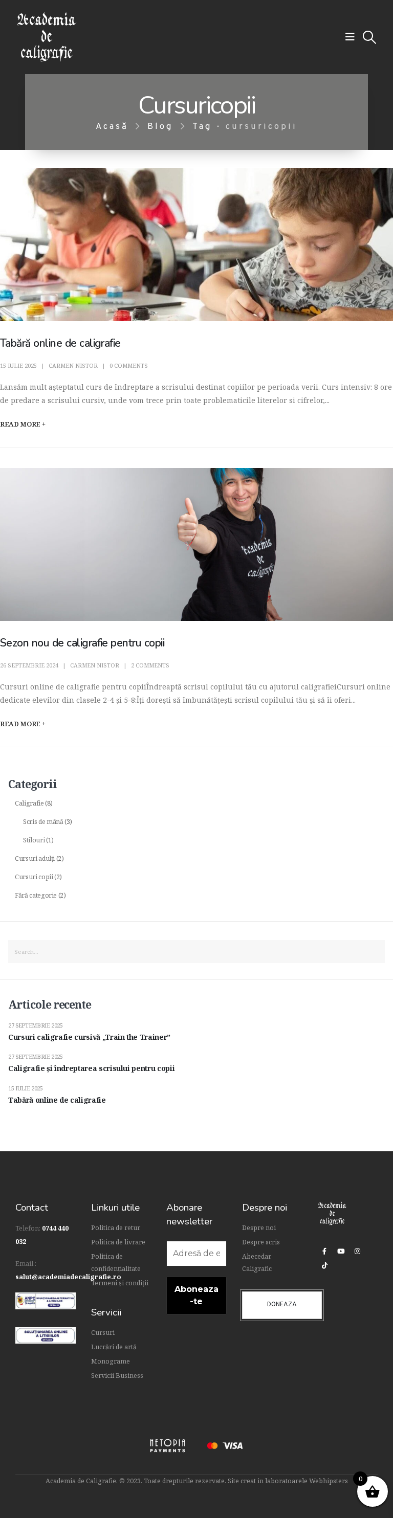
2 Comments (150, 665)
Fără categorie (36, 895)
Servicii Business (117, 1375)
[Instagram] (357, 1251)
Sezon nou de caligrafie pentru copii (82, 643)
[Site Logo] (46, 37)
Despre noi (259, 1227)
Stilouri (34, 840)
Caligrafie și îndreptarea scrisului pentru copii (91, 1068)
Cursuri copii (34, 877)
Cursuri (103, 1332)
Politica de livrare (118, 1242)
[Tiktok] (324, 1265)
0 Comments (129, 365)
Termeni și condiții (119, 1283)
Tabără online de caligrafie (61, 343)
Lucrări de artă (114, 1347)
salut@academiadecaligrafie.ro (68, 1277)
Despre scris (261, 1242)
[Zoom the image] (45, 1298)
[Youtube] (341, 1251)
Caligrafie (29, 803)
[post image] (196, 244)
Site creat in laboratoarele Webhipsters (288, 1481)
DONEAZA (282, 1305)
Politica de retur (115, 1227)
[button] (350, 37)
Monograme (110, 1361)
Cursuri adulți (35, 858)
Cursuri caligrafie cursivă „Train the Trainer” (89, 1037)
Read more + (22, 424)
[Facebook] (324, 1251)
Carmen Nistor (73, 365)
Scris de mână (43, 821)
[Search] (373, 951)
